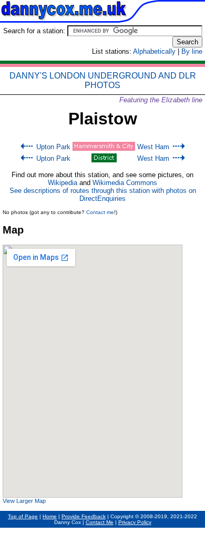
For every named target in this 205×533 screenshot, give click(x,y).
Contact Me (100, 522)
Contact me (100, 212)
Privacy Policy (134, 522)
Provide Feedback (84, 516)
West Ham (153, 147)
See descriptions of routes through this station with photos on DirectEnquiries (102, 194)
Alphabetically (154, 51)
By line (191, 51)
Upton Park (53, 147)
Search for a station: (35, 31)
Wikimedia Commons (125, 183)
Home (50, 516)
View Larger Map (24, 501)
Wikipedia (62, 183)
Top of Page (23, 516)
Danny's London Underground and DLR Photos (102, 80)
